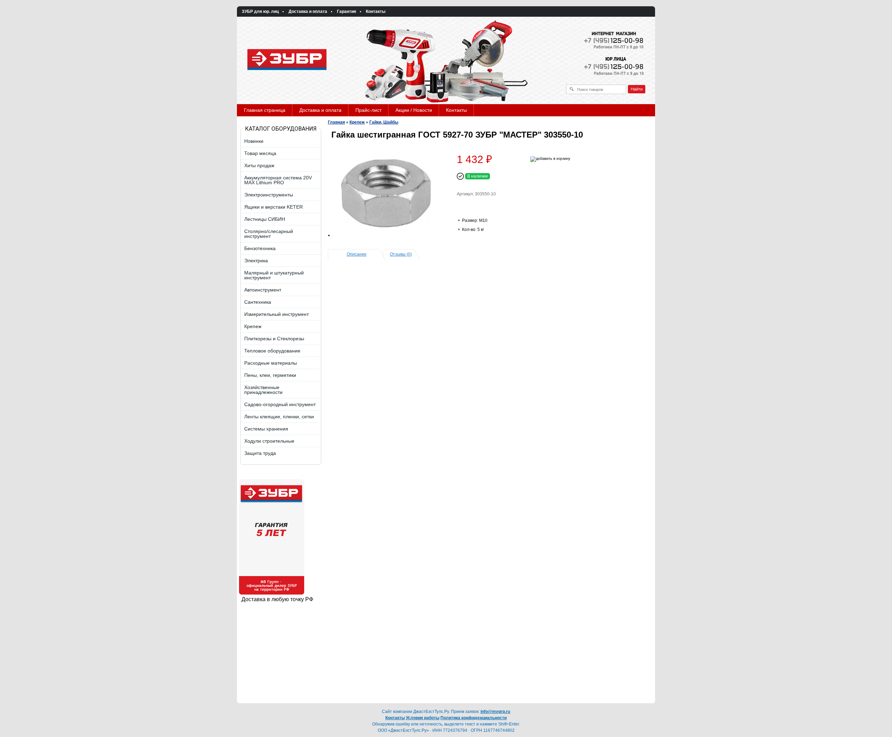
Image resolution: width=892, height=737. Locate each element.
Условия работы (422, 717)
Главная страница (264, 110)
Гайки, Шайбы (383, 122)
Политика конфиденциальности (473, 717)
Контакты (375, 11)
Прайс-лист (368, 110)
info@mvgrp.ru (495, 711)
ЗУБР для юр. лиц (260, 11)
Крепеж (357, 122)
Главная (336, 122)
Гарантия (346, 11)
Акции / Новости (413, 110)
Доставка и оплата (308, 11)
